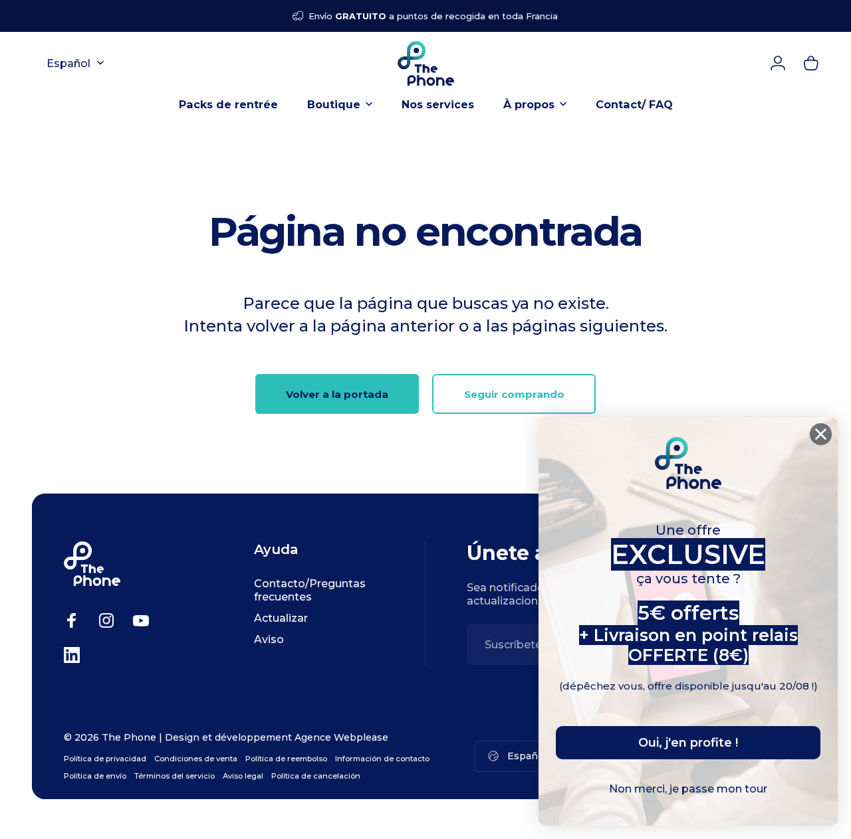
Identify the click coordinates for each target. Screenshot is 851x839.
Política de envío (95, 776)
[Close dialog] (820, 434)
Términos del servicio (174, 776)
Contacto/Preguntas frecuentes (310, 590)
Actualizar (281, 617)
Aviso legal (243, 776)
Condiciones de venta (195, 758)
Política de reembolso (286, 758)
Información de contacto (382, 758)
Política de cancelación (315, 776)
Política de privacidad (105, 758)
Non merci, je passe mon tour (688, 789)
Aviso (269, 639)
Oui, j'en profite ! (688, 742)
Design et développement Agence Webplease (276, 737)
